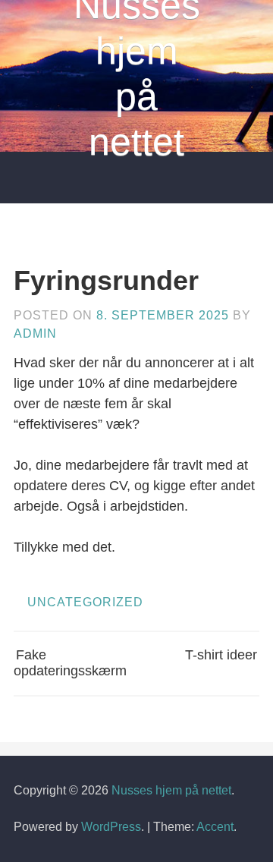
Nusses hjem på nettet (171, 790)
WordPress (111, 826)
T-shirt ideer (221, 654)
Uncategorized (85, 602)
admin (35, 333)
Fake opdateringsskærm (70, 663)
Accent (215, 826)
